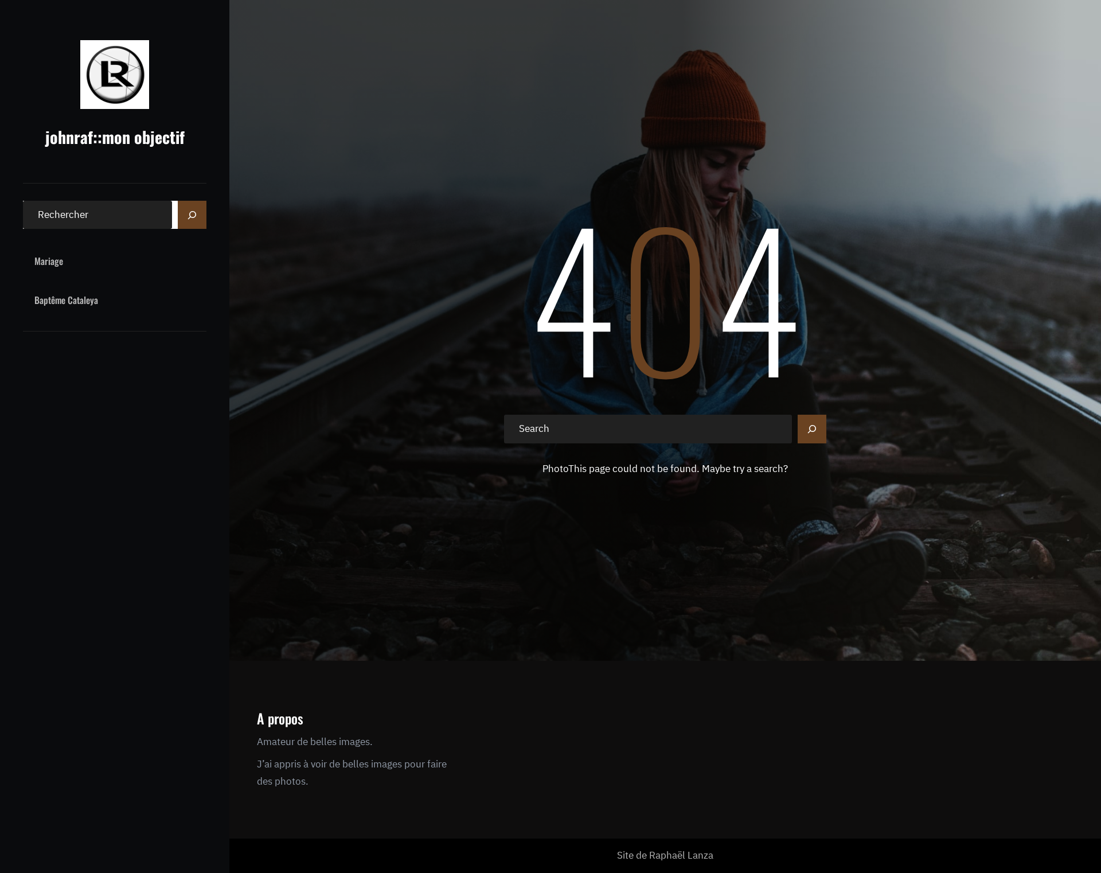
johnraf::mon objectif (115, 137)
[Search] (192, 215)
